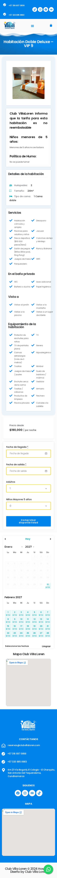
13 (41, 620)
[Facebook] (45, 9)
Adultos (10, 481)
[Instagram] (40, 9)
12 (34, 620)
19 (34, 627)
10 (21, 620)
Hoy (27, 539)
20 (41, 627)
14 (47, 620)
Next (40, 85)
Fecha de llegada (17, 447)
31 (47, 586)
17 (21, 627)
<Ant (12, 539)
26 (34, 634)
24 (21, 634)
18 (28, 627)
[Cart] (51, 25)
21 (47, 627)
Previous (17, 85)
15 (8, 627)
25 (28, 634)
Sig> (44, 539)
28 (47, 634)
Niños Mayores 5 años (19, 499)
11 (28, 620)
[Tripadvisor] (51, 9)
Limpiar (46, 646)
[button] (32, 26)
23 (15, 634)
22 (8, 634)
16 (15, 627)
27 (41, 634)
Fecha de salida (16, 464)
